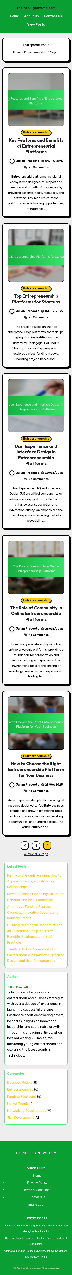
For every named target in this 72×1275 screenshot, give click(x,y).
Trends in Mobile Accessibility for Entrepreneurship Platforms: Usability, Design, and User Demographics (35, 955)
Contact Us (53, 16)
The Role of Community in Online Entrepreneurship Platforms (36, 613)
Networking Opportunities (26, 1111)
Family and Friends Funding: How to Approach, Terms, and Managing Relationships (34, 881)
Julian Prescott (27, 161)
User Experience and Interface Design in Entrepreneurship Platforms (36, 454)
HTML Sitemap (36, 1205)
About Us (31, 16)
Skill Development (20, 1117)
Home (14, 16)
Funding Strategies (21, 1097)
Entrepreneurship (36, 132)
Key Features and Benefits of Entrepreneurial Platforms (36, 145)
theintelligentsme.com (36, 8)
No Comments (38, 167)
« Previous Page (36, 854)
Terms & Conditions (37, 1190)
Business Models (19, 1082)
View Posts (36, 24)
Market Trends (18, 1104)
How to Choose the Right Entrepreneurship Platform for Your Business (36, 769)
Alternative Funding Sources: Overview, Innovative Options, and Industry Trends (32, 912)
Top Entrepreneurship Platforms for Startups (36, 299)
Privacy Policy (37, 1182)
